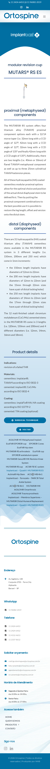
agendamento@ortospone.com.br (22, 670)
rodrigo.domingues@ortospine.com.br (24, 661)
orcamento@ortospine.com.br (21, 675)
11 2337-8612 (14, 639)
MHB (37, 761)
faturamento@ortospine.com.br (22, 666)
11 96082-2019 (34, 2)
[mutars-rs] (25, 91)
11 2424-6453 (17, 2)
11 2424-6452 (14, 631)
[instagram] (5, 748)
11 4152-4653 (14, 635)
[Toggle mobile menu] (44, 16)
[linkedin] (11, 748)
